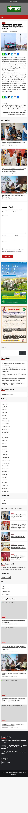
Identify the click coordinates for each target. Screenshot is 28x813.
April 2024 (4, 482)
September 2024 (6, 468)
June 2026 (4, 409)
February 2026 (5, 421)
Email (16, 235)
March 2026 (5, 418)
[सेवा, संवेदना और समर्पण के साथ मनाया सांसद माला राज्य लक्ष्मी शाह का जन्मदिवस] (14, 131)
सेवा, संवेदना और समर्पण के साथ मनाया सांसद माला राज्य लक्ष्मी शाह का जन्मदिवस (13, 364)
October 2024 (5, 466)
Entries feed (5, 588)
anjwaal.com (5, 31)
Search (3, 347)
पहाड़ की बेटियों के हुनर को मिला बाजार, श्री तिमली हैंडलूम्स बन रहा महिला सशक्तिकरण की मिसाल (13, 384)
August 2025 (5, 437)
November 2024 (6, 463)
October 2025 (5, 432)
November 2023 (6, 488)
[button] (2, 16)
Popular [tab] (11, 508)
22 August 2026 (13, 198)
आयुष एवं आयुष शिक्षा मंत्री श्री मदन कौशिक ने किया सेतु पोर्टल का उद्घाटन (14, 374)
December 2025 (6, 426)
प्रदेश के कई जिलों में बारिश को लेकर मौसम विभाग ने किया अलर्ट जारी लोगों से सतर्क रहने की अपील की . (14, 112)
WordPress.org (6, 594)
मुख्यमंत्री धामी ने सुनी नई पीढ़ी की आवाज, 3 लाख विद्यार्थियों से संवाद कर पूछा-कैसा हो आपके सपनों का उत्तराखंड (13, 379)
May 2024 (4, 480)
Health (3, 500)
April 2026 (4, 415)
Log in (3, 586)
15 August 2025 (13, 31)
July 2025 (4, 440)
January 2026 (5, 423)
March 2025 (5, 451)
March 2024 (5, 485)
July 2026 (4, 406)
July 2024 (4, 474)
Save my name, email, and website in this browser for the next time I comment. (13, 250)
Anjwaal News (5, 145)
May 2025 (4, 446)
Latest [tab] (4, 508)
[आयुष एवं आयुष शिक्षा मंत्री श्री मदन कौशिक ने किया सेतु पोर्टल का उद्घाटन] (14, 184)
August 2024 (5, 471)
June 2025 (4, 443)
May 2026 (4, 412)
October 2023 (5, 491)
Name (4, 235)
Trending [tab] (19, 508)
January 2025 (5, 457)
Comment (5, 215)
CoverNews (21, 772)
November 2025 (6, 429)
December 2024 (6, 460)
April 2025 (4, 449)
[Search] (25, 16)
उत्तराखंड (3, 23)
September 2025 (6, 435)
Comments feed (6, 591)
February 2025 (5, 454)
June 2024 (4, 477)
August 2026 (5, 404)
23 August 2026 (13, 145)
